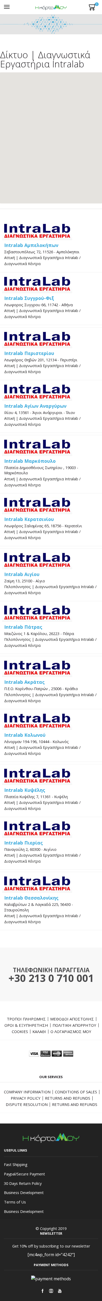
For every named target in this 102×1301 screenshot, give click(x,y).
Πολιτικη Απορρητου (74, 1025)
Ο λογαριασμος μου (70, 1031)
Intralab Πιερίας (23, 843)
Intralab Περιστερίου (29, 353)
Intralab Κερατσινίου (29, 519)
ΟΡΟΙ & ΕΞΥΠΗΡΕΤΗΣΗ (26, 1025)
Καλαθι (39, 1031)
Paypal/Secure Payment (24, 1173)
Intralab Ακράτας (24, 682)
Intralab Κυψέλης (24, 790)
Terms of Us (15, 1202)
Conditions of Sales (76, 1092)
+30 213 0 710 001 (51, 978)
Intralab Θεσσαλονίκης (31, 898)
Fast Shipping (15, 1164)
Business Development (24, 1192)
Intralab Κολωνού (25, 735)
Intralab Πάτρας (23, 627)
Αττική (9, 257)
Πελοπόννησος (17, 586)
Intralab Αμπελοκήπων (31, 245)
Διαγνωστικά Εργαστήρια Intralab (48, 257)
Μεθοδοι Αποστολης (72, 1019)
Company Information (27, 1092)
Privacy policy (26, 1098)
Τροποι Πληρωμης (26, 1019)
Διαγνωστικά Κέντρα (22, 263)
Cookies (20, 1031)
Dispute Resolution (27, 1104)
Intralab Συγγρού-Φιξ (29, 298)
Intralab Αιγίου (21, 574)
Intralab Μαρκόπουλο (30, 461)
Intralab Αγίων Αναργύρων (35, 406)
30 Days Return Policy (23, 1183)
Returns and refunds (67, 1098)
